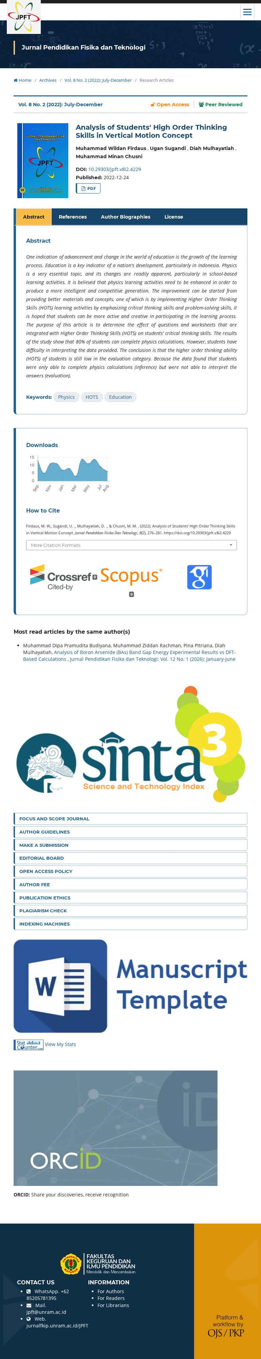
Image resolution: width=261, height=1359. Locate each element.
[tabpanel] (131, 320)
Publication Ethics (44, 897)
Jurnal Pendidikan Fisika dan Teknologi (83, 47)
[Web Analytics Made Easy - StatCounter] (29, 1044)
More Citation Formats (55, 545)
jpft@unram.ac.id (46, 1312)
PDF (91, 188)
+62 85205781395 (48, 1294)
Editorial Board (41, 858)
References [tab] (73, 217)
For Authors (111, 1291)
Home (24, 80)
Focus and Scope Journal (54, 818)
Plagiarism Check (43, 910)
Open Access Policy (45, 871)
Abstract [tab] (34, 217)
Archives (47, 80)
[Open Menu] (247, 12)
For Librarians (113, 1305)
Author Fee (34, 884)
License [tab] (173, 217)
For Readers (111, 1298)
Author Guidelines (44, 832)
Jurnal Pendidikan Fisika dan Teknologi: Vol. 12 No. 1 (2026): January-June (153, 659)
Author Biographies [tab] (125, 217)
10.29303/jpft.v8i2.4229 (114, 169)
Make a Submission (44, 845)
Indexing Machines (44, 924)
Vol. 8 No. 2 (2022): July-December (98, 80)
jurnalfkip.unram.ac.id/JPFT (57, 1325)
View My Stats (60, 1044)
